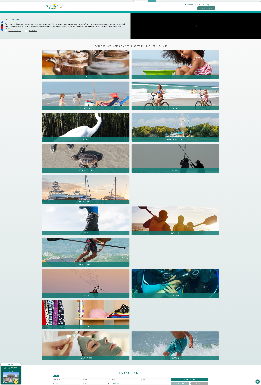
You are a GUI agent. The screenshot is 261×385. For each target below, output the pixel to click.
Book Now (16, 370)
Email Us (198, 4)
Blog (182, 8)
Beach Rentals (85, 108)
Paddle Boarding (85, 264)
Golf (86, 233)
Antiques (86, 77)
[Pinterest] (1, 27)
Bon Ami (11, 367)
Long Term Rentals (174, 8)
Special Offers (11, 365)
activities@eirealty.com (14, 31)
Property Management (206, 8)
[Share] (1, 30)
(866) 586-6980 (190, 4)
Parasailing (85, 296)
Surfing (175, 358)
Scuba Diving (175, 296)
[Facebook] (1, 22)
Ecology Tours (85, 171)
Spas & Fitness (85, 358)
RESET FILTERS (199, 383)
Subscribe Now (152, 1)
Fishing (175, 171)
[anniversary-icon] (62, 6)
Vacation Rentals (140, 8)
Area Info (157, 8)
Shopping (86, 327)
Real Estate (150, 8)
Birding (86, 139)
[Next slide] (20, 375)
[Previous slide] (2, 375)
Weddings (164, 8)
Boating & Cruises (175, 139)
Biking (175, 108)
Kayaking (175, 233)
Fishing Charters (86, 202)
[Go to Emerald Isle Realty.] (5, 12)
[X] (1, 24)
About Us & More (188, 8)
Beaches (175, 77)
